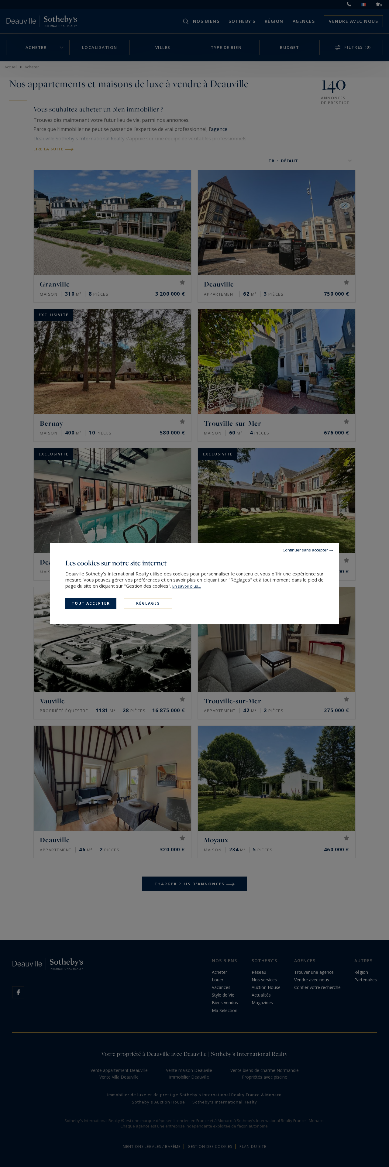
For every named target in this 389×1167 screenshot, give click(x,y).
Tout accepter (91, 603)
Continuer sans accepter (305, 550)
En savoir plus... (186, 586)
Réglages (148, 603)
